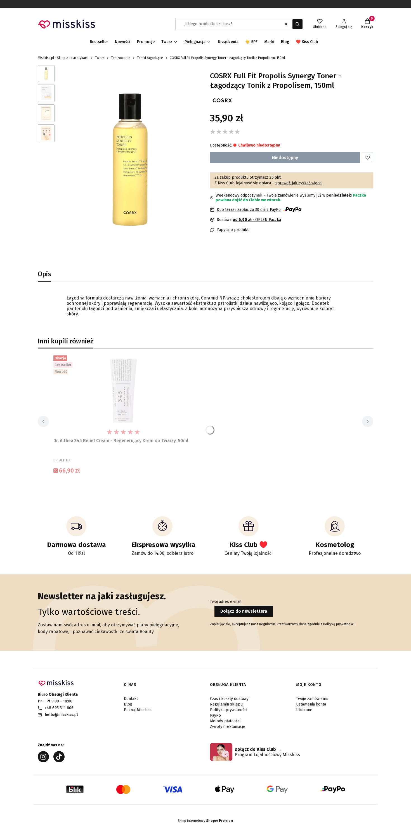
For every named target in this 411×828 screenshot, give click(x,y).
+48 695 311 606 (59, 708)
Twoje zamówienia (312, 698)
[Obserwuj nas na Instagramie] (43, 760)
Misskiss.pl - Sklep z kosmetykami (63, 58)
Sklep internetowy (205, 821)
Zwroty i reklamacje (227, 726)
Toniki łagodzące (150, 58)
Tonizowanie (120, 58)
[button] (297, 24)
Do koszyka (123, 484)
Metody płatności (225, 721)
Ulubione (304, 709)
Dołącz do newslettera (243, 611)
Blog (128, 704)
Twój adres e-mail (226, 601)
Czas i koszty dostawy (229, 698)
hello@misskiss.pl (61, 714)
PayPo (215, 715)
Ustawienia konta (311, 704)
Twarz (99, 58)
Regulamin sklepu (226, 704)
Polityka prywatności (228, 709)
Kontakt (131, 698)
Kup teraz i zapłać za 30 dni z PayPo (249, 209)
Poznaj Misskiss (138, 709)
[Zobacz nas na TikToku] (59, 760)
